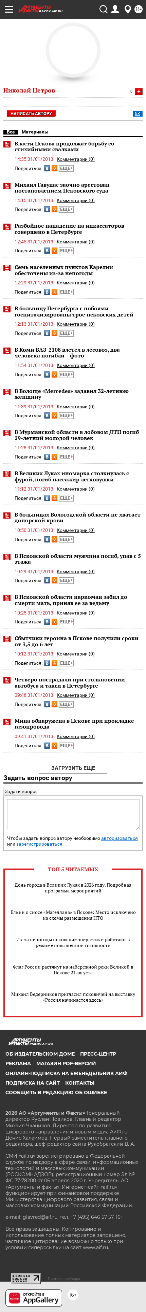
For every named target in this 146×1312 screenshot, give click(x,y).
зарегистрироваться (39, 844)
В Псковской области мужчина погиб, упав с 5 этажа (78, 559)
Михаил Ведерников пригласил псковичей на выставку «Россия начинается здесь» (73, 997)
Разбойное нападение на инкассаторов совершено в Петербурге (69, 229)
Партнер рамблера (64, 1278)
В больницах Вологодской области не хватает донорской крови (78, 517)
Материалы (35, 132)
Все (11, 132)
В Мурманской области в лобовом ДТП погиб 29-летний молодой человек (77, 435)
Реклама (18, 1063)
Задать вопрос (21, 791)
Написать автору (31, 113)
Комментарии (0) (76, 159)
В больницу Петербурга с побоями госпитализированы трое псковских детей (74, 311)
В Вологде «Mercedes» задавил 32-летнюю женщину (72, 394)
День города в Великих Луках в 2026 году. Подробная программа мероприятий (73, 887)
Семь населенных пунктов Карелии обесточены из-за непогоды (64, 270)
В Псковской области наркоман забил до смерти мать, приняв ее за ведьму (71, 600)
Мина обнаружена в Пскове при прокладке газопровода (74, 724)
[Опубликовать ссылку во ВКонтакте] (47, 168)
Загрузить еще (73, 768)
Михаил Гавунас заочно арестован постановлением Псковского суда (62, 188)
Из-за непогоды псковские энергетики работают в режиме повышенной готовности (73, 942)
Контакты (79, 1083)
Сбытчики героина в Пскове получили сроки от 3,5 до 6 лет (77, 641)
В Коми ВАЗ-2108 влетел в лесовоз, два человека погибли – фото (67, 352)
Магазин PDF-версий (66, 1063)
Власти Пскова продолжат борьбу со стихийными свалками (64, 146)
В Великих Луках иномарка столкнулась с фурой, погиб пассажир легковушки (72, 476)
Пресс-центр (98, 1054)
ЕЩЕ (65, 168)
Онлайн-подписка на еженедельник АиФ (66, 1073)
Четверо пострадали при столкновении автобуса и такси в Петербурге (70, 682)
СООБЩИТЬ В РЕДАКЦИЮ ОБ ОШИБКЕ (56, 1092)
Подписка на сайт (32, 1083)
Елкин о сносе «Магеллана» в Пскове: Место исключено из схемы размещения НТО (73, 915)
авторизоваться (119, 838)
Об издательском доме (40, 1054)
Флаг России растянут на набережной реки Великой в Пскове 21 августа (73, 969)
